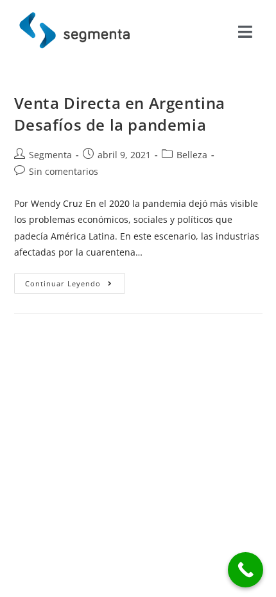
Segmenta (50, 155)
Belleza (192, 155)
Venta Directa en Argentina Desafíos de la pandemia (120, 113)
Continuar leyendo (75, 280)
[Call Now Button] (245, 569)
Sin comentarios (63, 171)
